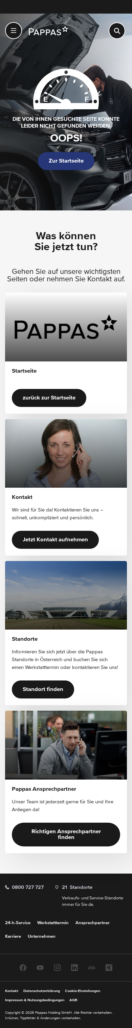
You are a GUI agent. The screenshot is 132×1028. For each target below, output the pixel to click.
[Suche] (117, 30)
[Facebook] (23, 967)
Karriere (13, 936)
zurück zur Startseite (49, 398)
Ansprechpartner (92, 923)
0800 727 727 (28, 887)
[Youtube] (40, 967)
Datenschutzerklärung (41, 991)
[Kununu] (91, 967)
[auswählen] (13, 30)
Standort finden (43, 689)
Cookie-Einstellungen (82, 991)
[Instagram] (57, 967)
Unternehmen (42, 936)
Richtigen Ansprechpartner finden (66, 834)
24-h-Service (17, 923)
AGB (73, 1000)
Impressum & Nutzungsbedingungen (34, 1000)
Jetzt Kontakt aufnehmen (55, 540)
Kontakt (11, 991)
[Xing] (108, 967)
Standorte (77, 887)
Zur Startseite (66, 161)
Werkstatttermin (53, 923)
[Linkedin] (74, 967)
